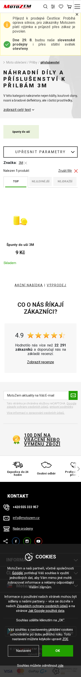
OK (57, 651)
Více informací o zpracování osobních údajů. (36, 413)
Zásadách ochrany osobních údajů (42, 606)
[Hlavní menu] (77, 6)
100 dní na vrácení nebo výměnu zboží (42, 439)
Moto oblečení (16, 62)
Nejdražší (65, 181)
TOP (16, 181)
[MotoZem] (17, 6)
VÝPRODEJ (56, 285)
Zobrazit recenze (40, 362)
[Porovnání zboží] (53, 6)
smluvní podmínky (61, 406)
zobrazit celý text (17, 110)
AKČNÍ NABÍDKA (29, 285)
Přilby (33, 62)
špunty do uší (21, 131)
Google (17, 573)
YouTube (38, 539)
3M (21, 163)
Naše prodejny (23, 528)
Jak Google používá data (46, 611)
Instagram (27, 539)
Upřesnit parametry (40, 152)
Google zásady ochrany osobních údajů (41, 405)
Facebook (16, 539)
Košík (69, 6)
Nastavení (23, 651)
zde (60, 666)
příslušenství (49, 62)
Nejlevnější (41, 181)
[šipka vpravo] (76, 468)
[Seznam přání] (61, 6)
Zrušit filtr (65, 170)
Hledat (46, 6)
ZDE (65, 639)
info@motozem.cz (26, 518)
